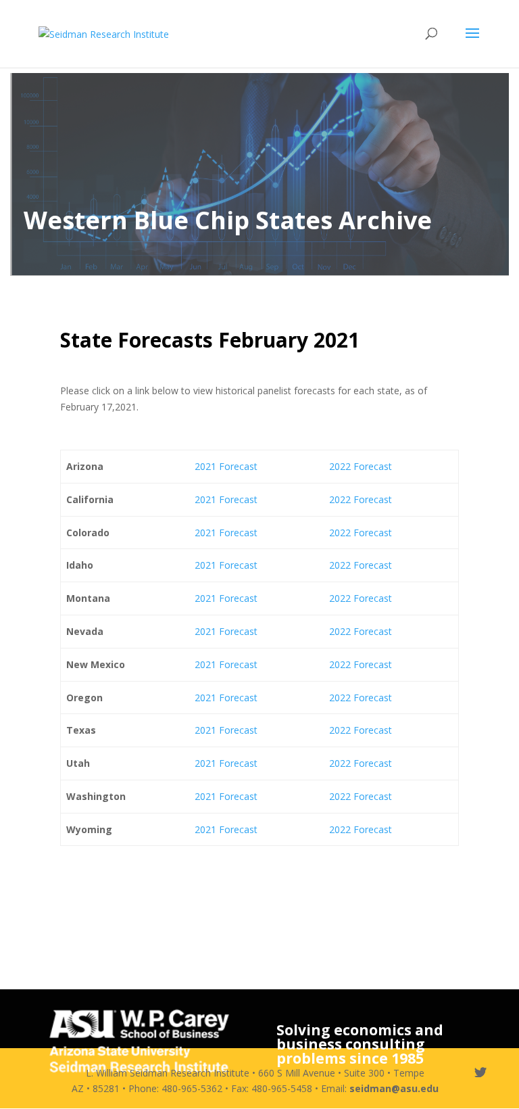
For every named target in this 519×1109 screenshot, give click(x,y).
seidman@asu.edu (394, 1088)
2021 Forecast (226, 466)
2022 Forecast (360, 466)
